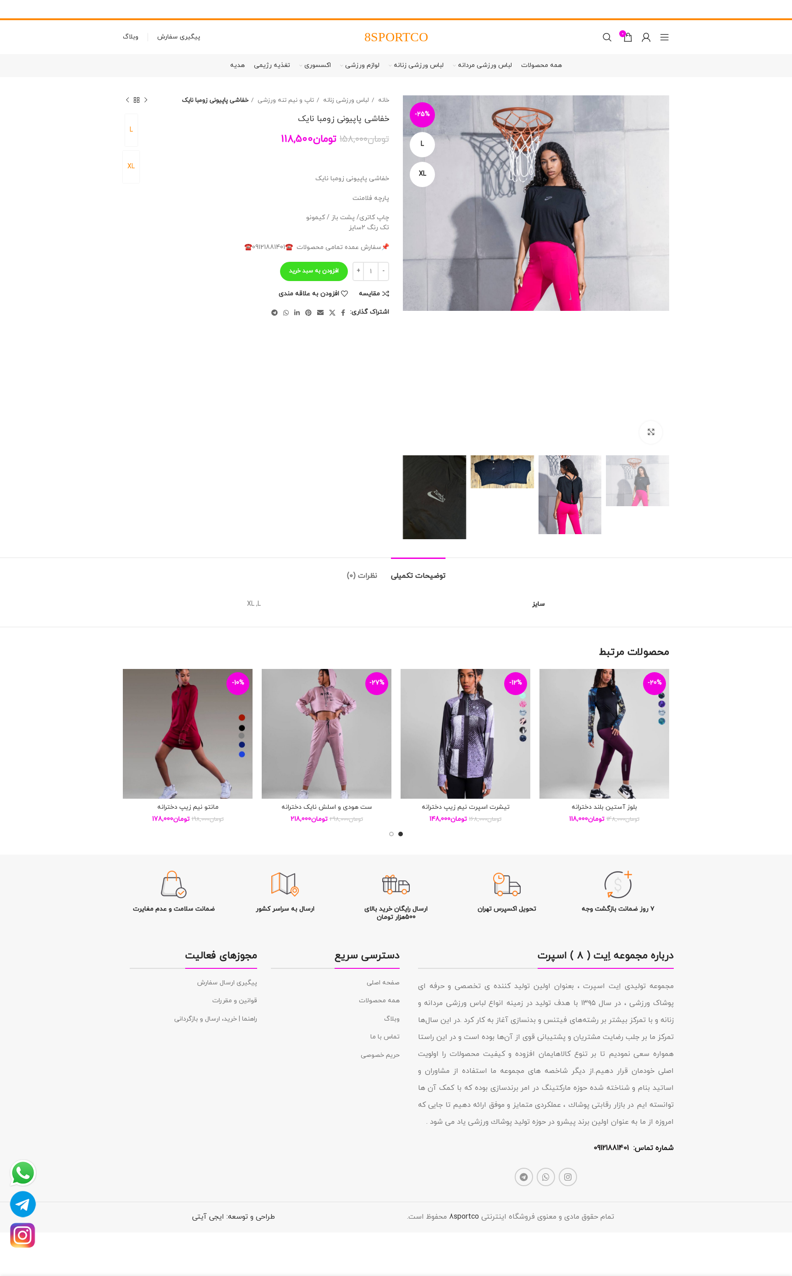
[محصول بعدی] (127, 100)
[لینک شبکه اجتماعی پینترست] (308, 313)
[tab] (418, 572)
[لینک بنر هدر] (410, 9)
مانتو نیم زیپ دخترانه (188, 807)
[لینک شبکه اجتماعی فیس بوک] (343, 313)
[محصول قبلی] (145, 100)
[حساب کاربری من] (646, 37)
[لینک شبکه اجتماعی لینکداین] (297, 313)
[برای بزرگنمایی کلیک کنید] (650, 432)
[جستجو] (607, 37)
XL (131, 166)
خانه (382, 100)
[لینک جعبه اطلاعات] (618, 892)
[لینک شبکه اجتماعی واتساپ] (286, 313)
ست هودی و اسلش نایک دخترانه (326, 807)
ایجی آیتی (208, 1217)
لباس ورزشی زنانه (345, 100)
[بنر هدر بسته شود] (11, 9)
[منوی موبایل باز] (664, 37)
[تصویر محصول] (604, 734)
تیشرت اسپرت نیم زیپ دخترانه (466, 807)
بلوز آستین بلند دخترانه (604, 807)
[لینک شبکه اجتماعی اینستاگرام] (568, 1177)
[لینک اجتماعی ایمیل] (320, 313)
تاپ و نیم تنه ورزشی (285, 100)
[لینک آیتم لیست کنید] (335, 983)
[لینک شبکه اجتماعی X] (332, 313)
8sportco (464, 1217)
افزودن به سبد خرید (314, 271)
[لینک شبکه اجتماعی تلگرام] (274, 313)
